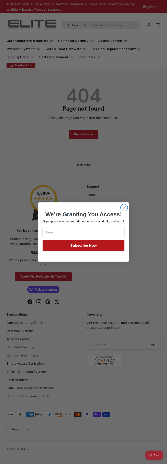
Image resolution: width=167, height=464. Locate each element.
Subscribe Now (83, 245)
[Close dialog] (124, 207)
